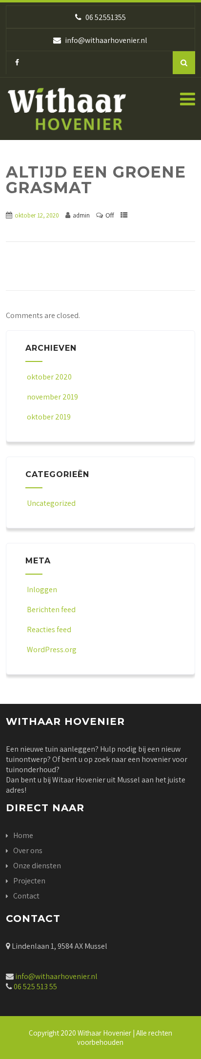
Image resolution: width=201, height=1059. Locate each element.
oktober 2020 (49, 377)
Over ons (27, 850)
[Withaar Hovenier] (67, 112)
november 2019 (52, 397)
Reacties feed (49, 629)
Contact (26, 896)
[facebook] (17, 62)
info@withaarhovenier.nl (56, 976)
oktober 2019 (49, 417)
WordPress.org (52, 649)
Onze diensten (37, 865)
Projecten (29, 881)
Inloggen (42, 589)
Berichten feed (51, 609)
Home (23, 835)
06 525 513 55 (34, 986)
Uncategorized (51, 503)
